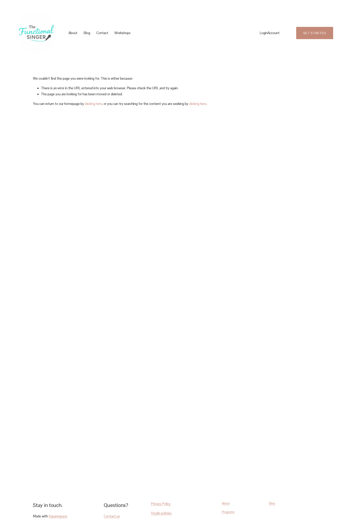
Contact (102, 33)
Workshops (122, 33)
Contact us (112, 516)
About (72, 33)
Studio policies (161, 513)
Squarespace (58, 516)
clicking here (93, 104)
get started (314, 33)
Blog (87, 33)
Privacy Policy (160, 504)
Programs (228, 512)
